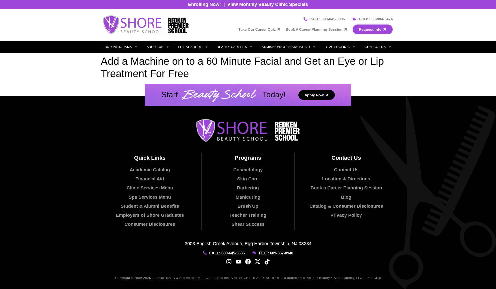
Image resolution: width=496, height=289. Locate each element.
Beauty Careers (232, 47)
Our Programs (118, 47)
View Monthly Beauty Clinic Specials (267, 4)
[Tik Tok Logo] (267, 261)
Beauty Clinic (337, 47)
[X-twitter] (257, 261)
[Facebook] (248, 261)
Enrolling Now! (204, 4)
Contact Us (375, 47)
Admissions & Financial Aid (286, 47)
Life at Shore (190, 47)
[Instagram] (229, 261)
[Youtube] (238, 261)
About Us (155, 47)
